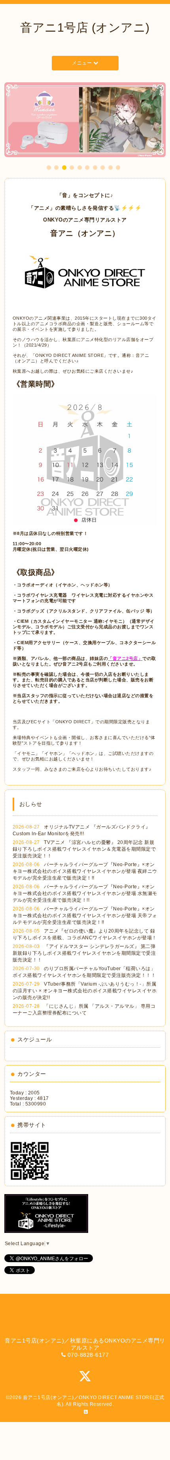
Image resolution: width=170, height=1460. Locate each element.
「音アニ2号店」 (125, 658)
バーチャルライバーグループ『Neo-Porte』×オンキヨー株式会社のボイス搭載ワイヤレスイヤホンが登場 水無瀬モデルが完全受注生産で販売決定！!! (85, 893)
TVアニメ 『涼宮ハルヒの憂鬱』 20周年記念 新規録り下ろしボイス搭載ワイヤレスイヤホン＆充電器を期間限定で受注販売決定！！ (84, 849)
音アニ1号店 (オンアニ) (85, 27)
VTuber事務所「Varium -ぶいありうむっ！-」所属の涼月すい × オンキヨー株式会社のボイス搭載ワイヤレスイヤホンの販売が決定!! (85, 990)
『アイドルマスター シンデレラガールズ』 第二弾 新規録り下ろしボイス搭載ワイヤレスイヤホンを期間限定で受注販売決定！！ (84, 953)
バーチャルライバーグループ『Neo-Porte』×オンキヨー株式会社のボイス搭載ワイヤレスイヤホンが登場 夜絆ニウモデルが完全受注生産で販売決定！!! (85, 871)
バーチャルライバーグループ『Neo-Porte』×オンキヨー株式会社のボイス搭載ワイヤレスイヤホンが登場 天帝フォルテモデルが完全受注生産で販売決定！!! (85, 915)
